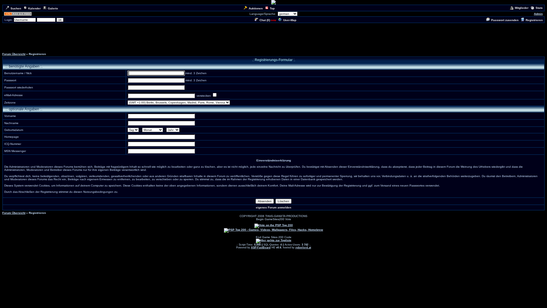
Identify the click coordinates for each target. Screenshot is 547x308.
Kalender (34, 8)
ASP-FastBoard (261, 247)
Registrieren (534, 20)
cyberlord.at (303, 247)
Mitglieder (521, 7)
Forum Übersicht (13, 54)
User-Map (289, 20)
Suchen (16, 8)
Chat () (265, 20)
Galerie (53, 8)
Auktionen (256, 8)
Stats (539, 7)
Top (272, 8)
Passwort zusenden (505, 20)
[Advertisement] (273, 36)
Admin (538, 13)
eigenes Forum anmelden (273, 207)
